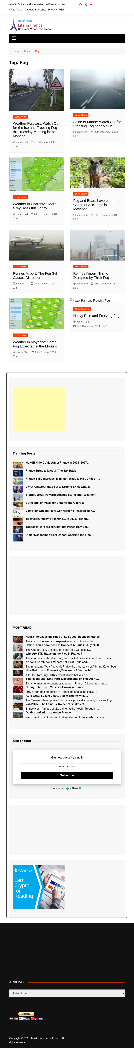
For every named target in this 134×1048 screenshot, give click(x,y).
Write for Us (16, 9)
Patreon (29, 9)
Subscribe (67, 775)
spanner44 (22, 142)
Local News (20, 116)
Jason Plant (22, 352)
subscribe (40, 9)
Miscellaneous (82, 309)
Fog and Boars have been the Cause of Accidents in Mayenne (96, 205)
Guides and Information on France (37, 4)
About (12, 4)
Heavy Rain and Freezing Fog (96, 316)
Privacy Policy (56, 9)
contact (62, 4)
